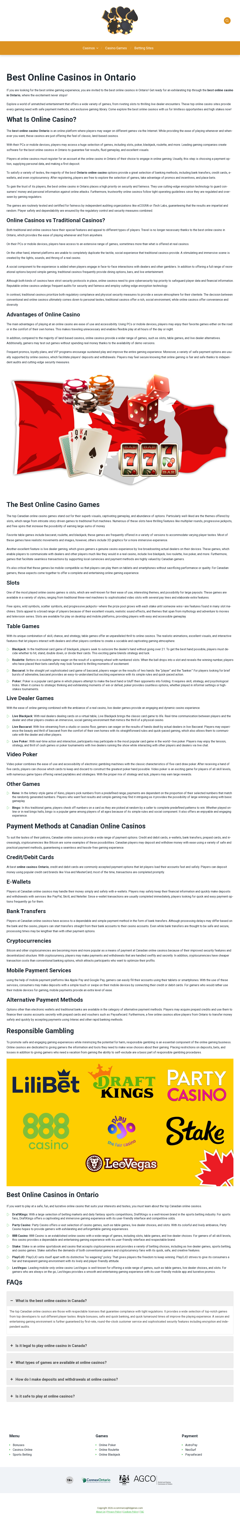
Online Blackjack (109, 1454)
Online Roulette (109, 1450)
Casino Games (116, 48)
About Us (100, 1512)
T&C (142, 1512)
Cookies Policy (130, 1512)
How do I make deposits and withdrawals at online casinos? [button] (67, 1379)
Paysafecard (193, 1454)
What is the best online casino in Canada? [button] (51, 1300)
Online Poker (107, 1445)
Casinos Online (22, 1450)
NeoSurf (190, 1450)
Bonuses (18, 1445)
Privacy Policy (114, 1512)
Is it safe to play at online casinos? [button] (45, 1396)
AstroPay (191, 1445)
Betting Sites (144, 48)
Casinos (89, 48)
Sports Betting (22, 1454)
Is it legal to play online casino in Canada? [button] (51, 1345)
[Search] (227, 20)
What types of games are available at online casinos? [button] (61, 1362)
